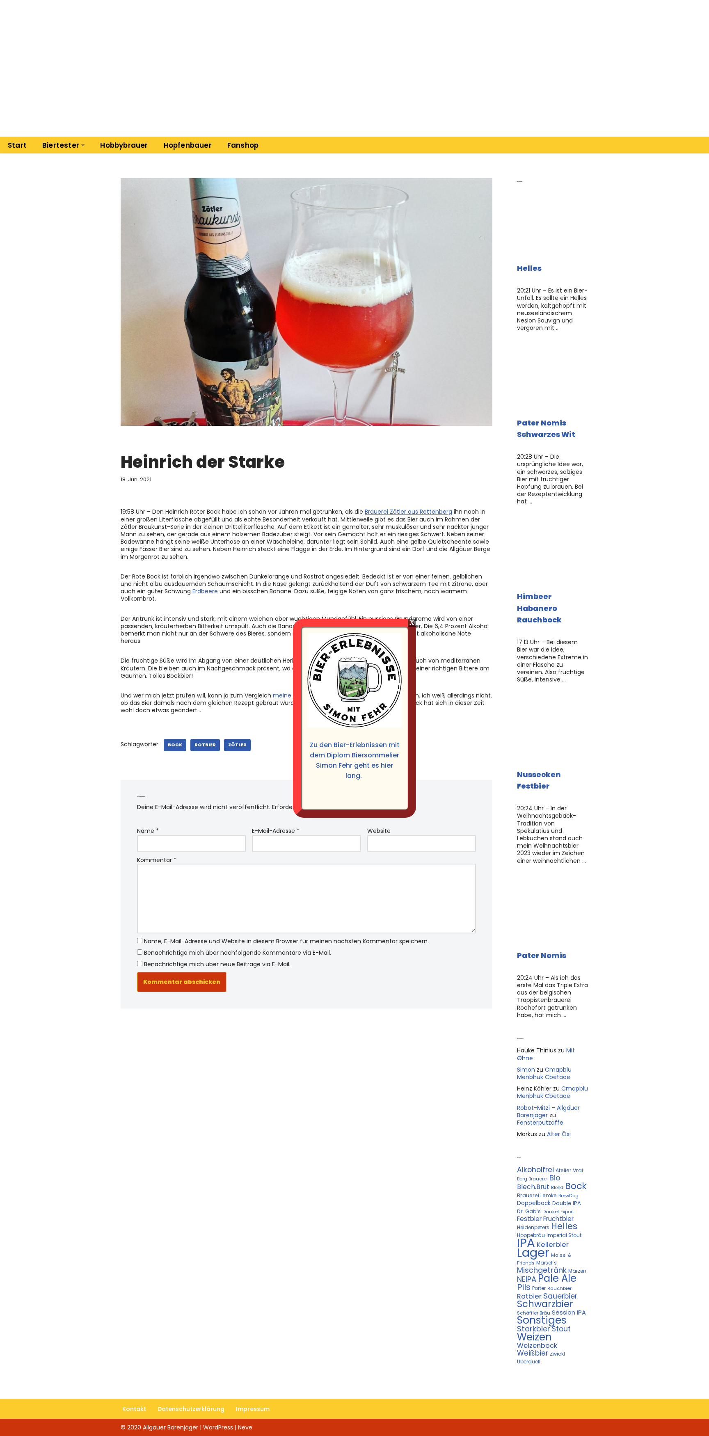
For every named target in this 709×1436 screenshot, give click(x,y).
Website (379, 831)
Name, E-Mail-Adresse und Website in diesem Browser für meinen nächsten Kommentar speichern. (286, 941)
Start (17, 145)
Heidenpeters (533, 1227)
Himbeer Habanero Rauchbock (539, 608)
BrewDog (568, 1195)
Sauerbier (560, 1296)
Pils (524, 1287)
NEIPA (526, 1279)
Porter (539, 1288)
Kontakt (134, 1409)
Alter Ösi (559, 1134)
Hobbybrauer (124, 145)
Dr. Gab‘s (529, 1211)
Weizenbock (537, 1345)
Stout (561, 1329)
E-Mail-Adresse (276, 831)
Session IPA (569, 1312)
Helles (529, 268)
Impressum (253, 1409)
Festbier (529, 1218)
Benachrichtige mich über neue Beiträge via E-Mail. (217, 964)
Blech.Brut (533, 1186)
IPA (526, 1242)
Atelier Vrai (569, 1170)
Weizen (534, 1337)
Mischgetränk (542, 1270)
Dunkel (550, 1211)
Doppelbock (534, 1203)
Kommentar (156, 860)
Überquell (528, 1361)
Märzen (577, 1270)
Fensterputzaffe (540, 1122)
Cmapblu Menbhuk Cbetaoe (544, 1073)
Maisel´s (546, 1262)
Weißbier (532, 1353)
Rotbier (205, 745)
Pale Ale (557, 1278)
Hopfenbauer (188, 145)
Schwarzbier (545, 1303)
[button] (83, 144)
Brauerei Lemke (537, 1195)
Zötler (237, 745)
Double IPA (566, 1203)
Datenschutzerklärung (191, 1409)
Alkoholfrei (535, 1170)
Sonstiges (542, 1320)
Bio (554, 1178)
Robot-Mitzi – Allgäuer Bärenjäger (548, 1111)
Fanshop (242, 145)
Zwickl (557, 1353)
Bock (175, 745)
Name (148, 831)
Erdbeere (205, 591)
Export (567, 1211)
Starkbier (533, 1329)
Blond (557, 1187)
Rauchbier (559, 1288)
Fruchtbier (558, 1218)
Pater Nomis (541, 955)
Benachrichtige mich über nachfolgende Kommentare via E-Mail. (237, 952)
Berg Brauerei (532, 1178)
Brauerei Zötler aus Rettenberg (408, 512)
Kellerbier (553, 1244)
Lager (533, 1252)
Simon (526, 1070)
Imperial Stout (564, 1235)
